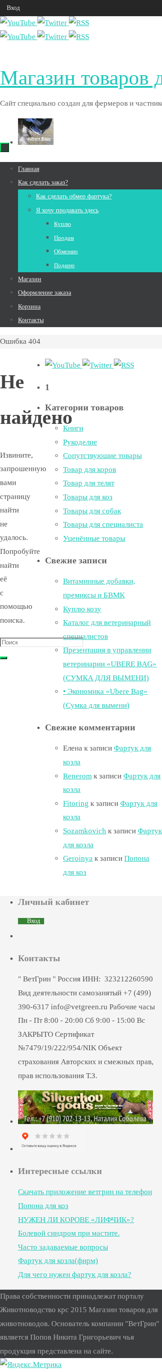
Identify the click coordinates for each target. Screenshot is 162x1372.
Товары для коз (87, 497)
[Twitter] (53, 22)
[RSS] (79, 22)
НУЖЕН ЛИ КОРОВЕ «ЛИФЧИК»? (76, 1219)
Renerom (77, 776)
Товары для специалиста (103, 524)
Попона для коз (43, 1205)
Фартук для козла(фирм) (58, 1260)
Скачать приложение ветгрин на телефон (85, 1192)
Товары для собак (92, 511)
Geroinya (78, 858)
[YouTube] (18, 22)
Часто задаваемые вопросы (63, 1247)
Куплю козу (82, 609)
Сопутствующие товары (102, 455)
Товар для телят (88, 483)
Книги (73, 428)
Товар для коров (89, 469)
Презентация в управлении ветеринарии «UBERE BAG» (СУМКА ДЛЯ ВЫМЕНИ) (110, 664)
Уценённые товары (94, 538)
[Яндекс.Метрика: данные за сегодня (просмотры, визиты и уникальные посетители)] (31, 1365)
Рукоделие (80, 442)
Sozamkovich (84, 831)
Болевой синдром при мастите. (69, 1233)
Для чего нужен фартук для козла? (74, 1274)
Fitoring (76, 803)
